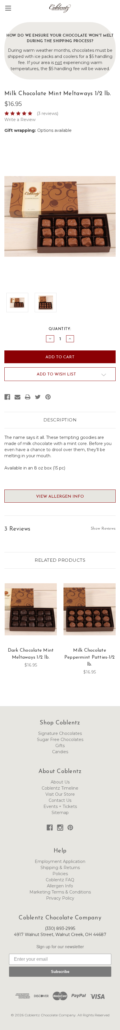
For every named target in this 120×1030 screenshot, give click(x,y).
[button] (116, 12)
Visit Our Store (60, 794)
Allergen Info (60, 886)
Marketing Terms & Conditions (60, 892)
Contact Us (60, 800)
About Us (60, 782)
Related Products (60, 560)
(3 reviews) (47, 113)
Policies (60, 873)
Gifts (60, 745)
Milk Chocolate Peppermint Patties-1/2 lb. (89, 657)
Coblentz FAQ (60, 879)
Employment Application (60, 861)
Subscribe (60, 971)
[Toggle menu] (8, 8)
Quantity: (60, 329)
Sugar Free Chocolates (60, 739)
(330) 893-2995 (60, 928)
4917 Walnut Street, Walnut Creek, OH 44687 (60, 934)
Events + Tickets (60, 806)
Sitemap (60, 812)
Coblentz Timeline (60, 788)
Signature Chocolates (60, 733)
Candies (60, 751)
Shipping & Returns (60, 867)
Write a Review (20, 119)
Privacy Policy (60, 898)
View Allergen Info (60, 496)
